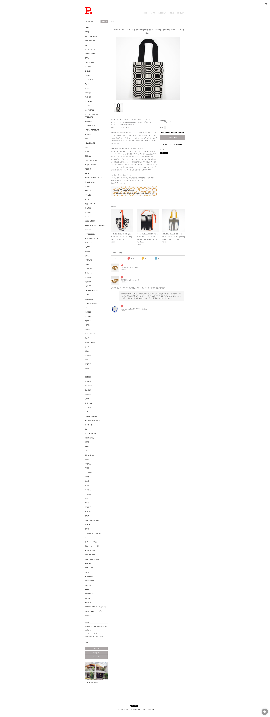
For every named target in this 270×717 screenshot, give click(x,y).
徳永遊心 (88, 490)
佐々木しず (88, 425)
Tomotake (88, 494)
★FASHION (89, 568)
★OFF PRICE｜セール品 (93, 611)
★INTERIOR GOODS (92, 559)
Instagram (96, 653)
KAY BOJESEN (90, 234)
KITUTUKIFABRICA (91, 238)
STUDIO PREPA (90, 433)
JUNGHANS (89, 191)
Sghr (86, 429)
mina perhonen (90, 334)
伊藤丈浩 (88, 156)
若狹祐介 (88, 511)
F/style (87, 84)
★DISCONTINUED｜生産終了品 (95, 607)
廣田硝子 (88, 139)
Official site (96, 648)
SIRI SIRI (88, 446)
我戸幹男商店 (89, 110)
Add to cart (173, 137)
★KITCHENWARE (91, 555)
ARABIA (87, 32)
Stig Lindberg (89, 455)
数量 (161, 127)
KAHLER (88, 195)
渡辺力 (87, 516)
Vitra (86, 498)
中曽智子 (88, 364)
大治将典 (88, 381)
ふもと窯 (88, 106)
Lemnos (87, 295)
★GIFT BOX (89, 602)
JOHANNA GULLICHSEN (93, 177)
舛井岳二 (88, 321)
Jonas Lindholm (90, 182)
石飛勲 (87, 151)
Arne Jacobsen (90, 40)
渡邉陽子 (88, 507)
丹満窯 (87, 468)
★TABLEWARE (90, 550)
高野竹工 (88, 459)
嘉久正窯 (88, 208)
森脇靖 (87, 351)
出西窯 (87, 442)
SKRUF (87, 451)
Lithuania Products (91, 303)
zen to (87, 537)
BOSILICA (88, 67)
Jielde (87, 173)
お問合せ (88, 630)
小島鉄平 (88, 286)
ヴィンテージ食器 (91, 542)
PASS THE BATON (91, 416)
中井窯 (87, 360)
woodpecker (89, 524)
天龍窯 (87, 481)
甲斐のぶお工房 (90, 204)
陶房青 (87, 485)
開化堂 (87, 199)
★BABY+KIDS (89, 581)
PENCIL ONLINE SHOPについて (96, 627)
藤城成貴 (88, 93)
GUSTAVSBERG (90, 125)
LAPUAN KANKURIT (92, 290)
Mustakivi (88, 355)
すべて (117, 258)
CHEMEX (88, 71)
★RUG (87, 589)
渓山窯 (87, 256)
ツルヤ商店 (88, 472)
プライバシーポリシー (92, 633)
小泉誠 (87, 264)
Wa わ (87, 503)
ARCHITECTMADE (91, 36)
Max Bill (87, 329)
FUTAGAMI (88, 101)
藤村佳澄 (88, 97)
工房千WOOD (89, 277)
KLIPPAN (88, 247)
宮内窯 (87, 338)
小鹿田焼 (88, 407)
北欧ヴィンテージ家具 (92, 546)
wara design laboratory (92, 520)
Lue (86, 308)
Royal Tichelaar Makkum (93, 420)
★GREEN (88, 585)
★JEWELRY (89, 576)
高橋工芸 (88, 464)
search (104, 21)
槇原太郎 (88, 312)
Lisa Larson (89, 299)
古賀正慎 (88, 282)
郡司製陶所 (88, 121)
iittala (86, 147)
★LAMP (87, 598)
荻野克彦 (88, 394)
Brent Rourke (89, 62)
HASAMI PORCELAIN (92, 130)
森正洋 (87, 347)
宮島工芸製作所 (90, 342)
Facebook (96, 657)
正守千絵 (88, 316)
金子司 (87, 217)
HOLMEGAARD (90, 143)
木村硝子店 (88, 243)
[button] (163, 12)
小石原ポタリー (90, 260)
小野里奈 (88, 399)
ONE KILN (88, 403)
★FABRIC (88, 572)
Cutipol (87, 75)
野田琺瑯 (88, 377)
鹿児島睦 (88, 212)
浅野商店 (88, 615)
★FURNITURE (90, 594)
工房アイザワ (89, 273)
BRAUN (87, 58)
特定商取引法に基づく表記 (94, 636)
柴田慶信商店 (89, 438)
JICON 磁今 (89, 169)
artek (86, 45)
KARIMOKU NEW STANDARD (95, 225)
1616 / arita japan (91, 160)
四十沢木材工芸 (90, 49)
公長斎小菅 (88, 269)
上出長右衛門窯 (90, 221)
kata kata (88, 230)
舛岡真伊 (88, 325)
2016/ (87, 368)
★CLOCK (88, 563)
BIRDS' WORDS (90, 54)
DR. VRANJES (89, 80)
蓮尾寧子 (88, 134)
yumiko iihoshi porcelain (93, 533)
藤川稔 (87, 88)
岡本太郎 (88, 390)
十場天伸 (88, 186)
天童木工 (88, 477)
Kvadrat (87, 251)
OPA (86, 412)
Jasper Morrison (90, 165)
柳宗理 (87, 529)
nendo (87, 373)
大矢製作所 (88, 386)
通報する (162, 149)
